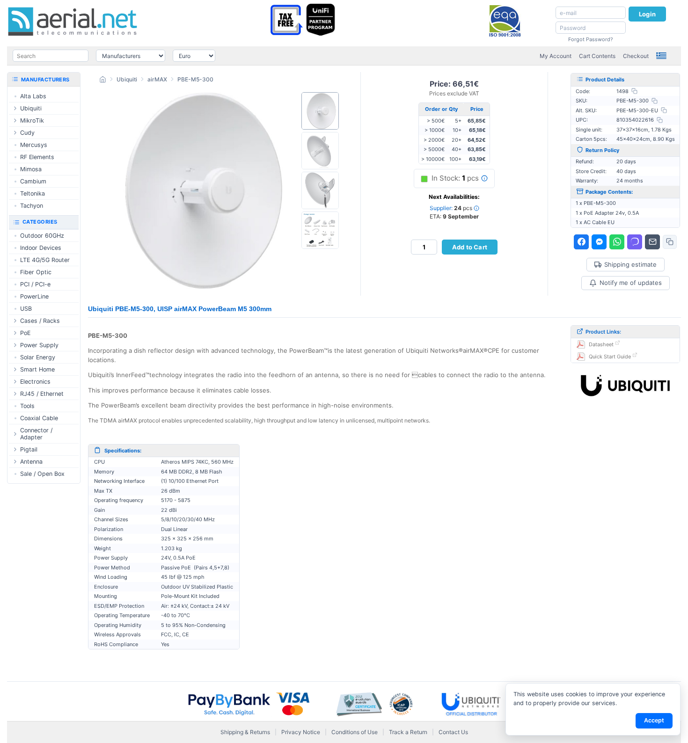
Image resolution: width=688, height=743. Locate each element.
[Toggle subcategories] (15, 108)
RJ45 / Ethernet (42, 393)
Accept (654, 720)
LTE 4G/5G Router (45, 259)
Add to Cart (469, 247)
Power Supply (39, 345)
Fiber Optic (35, 272)
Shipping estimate (630, 265)
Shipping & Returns (245, 732)
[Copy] (634, 91)
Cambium (33, 181)
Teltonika (32, 193)
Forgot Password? (590, 39)
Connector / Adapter (36, 434)
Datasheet (601, 344)
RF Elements (37, 156)
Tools (27, 405)
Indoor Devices (40, 247)
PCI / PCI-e (35, 284)
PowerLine (34, 296)
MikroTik (32, 120)
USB (26, 308)
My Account (555, 55)
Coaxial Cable (39, 418)
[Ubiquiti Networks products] (625, 386)
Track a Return (408, 732)
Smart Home (37, 369)
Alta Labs (33, 96)
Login (647, 14)
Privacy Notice (300, 732)
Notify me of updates (631, 282)
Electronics (35, 381)
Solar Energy (37, 357)
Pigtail (28, 449)
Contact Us (453, 732)
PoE (25, 332)
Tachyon (31, 205)
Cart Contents (597, 55)
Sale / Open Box (42, 473)
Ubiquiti (127, 79)
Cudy (27, 132)
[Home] (102, 80)
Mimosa (31, 169)
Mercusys (33, 144)
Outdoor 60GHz (42, 235)
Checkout (636, 55)
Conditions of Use (354, 732)
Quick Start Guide (610, 356)
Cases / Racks (40, 320)
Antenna (31, 461)
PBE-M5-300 (195, 79)
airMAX (157, 79)
